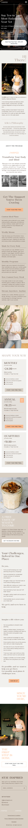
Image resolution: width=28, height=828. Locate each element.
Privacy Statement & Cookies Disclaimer (14, 818)
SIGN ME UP (14, 681)
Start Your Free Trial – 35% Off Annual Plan (14, 42)
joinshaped (6, 804)
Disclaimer (14, 821)
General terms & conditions (14, 815)
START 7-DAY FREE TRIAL (14, 390)
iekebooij (5, 802)
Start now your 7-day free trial (14, 764)
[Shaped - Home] (4, 2)
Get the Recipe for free (11, 541)
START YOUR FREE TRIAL (14, 209)
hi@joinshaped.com (7, 800)
